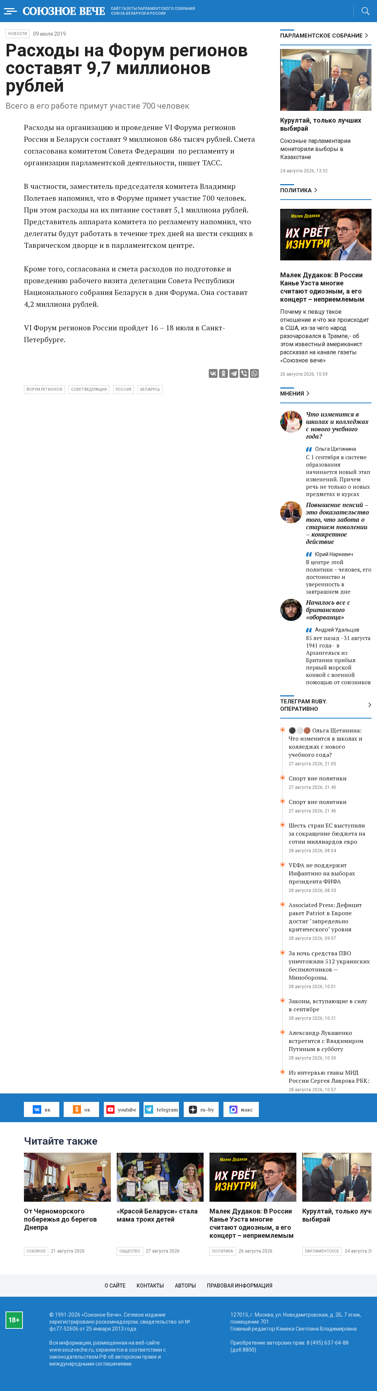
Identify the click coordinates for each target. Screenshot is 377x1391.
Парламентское (322, 1251)
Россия (123, 389)
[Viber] (244, 373)
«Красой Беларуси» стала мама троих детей (157, 1215)
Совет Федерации (89, 389)
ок (87, 1109)
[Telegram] (233, 373)
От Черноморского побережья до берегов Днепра (60, 1219)
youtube (127, 1109)
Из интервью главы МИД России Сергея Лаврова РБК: (329, 1076)
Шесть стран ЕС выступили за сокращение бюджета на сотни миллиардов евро (327, 833)
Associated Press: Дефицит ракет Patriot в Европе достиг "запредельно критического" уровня (325, 917)
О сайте (115, 1286)
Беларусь (150, 389)
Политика (296, 190)
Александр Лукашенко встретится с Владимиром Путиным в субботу (326, 1041)
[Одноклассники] (223, 373)
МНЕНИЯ (292, 393)
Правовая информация (239, 1286)
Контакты (150, 1286)
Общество (130, 1251)
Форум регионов (44, 389)
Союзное (36, 1251)
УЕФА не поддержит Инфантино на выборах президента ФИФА (322, 873)
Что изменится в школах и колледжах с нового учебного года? (337, 425)
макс (247, 1109)
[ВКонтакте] (213, 373)
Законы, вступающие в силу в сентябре (328, 1005)
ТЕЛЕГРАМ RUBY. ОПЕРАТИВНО (303, 705)
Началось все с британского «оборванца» (328, 609)
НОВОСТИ (17, 34)
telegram (167, 1109)
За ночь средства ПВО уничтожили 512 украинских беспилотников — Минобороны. (329, 965)
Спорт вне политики (317, 778)
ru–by (207, 1109)
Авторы (185, 1286)
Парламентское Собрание (321, 35)
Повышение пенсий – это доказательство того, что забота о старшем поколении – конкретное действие (337, 523)
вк (47, 1109)
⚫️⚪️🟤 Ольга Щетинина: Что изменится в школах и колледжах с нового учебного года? (325, 742)
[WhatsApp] (254, 373)
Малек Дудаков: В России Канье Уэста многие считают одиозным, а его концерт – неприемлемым (322, 287)
